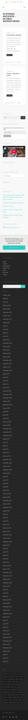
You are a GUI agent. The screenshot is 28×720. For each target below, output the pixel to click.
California (12, 676)
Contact (5, 264)
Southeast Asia (15, 697)
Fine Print (5, 272)
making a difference (7, 692)
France (17, 681)
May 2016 (5, 483)
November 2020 (7, 343)
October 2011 (6, 644)
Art (13, 673)
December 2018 (7, 394)
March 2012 (6, 630)
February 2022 (7, 305)
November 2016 (7, 463)
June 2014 (5, 552)
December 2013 (7, 572)
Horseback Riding (6, 686)
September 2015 (7, 507)
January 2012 (6, 634)
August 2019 (6, 374)
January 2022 (6, 309)
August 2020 (6, 346)
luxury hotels (13, 689)
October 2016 (6, 466)
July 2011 (5, 654)
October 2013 (6, 579)
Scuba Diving (22, 694)
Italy (15, 686)
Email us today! (14, 247)
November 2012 (7, 607)
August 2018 (6, 408)
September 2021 (7, 319)
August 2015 (6, 511)
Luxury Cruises (6, 689)
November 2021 (7, 312)
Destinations (8, 68)
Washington (5, 702)
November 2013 (7, 576)
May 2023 (5, 298)
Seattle (4, 697)
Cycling (16, 679)
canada (16, 676)
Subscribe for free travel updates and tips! (14, 128)
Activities (7, 30)
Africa (10, 673)
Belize (19, 673)
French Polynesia (6, 684)
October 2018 (6, 401)
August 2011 (6, 651)
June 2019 (5, 381)
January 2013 (6, 603)
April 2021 (5, 336)
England (20, 679)
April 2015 (5, 521)
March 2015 (6, 524)
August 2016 (6, 473)
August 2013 (6, 586)
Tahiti (11, 699)
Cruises (4, 679)
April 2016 (5, 487)
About (4, 261)
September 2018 (7, 405)
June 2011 (5, 658)
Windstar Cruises (12, 702)
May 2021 (5, 333)
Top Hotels (15, 699)
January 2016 (6, 497)
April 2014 (5, 559)
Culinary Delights (10, 679)
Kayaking (19, 686)
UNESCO (20, 699)
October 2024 (6, 295)
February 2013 (7, 600)
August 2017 (6, 439)
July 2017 (5, 442)
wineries (18, 702)
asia (16, 673)
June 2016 (5, 480)
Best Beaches (6, 676)
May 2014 (5, 555)
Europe (4, 681)
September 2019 (7, 370)
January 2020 (6, 357)
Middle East (19, 692)
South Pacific (5, 699)
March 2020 (6, 350)
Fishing (13, 681)
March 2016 (6, 490)
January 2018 (6, 425)
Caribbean (21, 676)
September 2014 (7, 541)
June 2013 (5, 593)
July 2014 (5, 548)
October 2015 (6, 504)
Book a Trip (6, 268)
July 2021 (5, 326)
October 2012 (6, 610)
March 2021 (6, 339)
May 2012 (5, 627)
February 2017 (7, 456)
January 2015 (6, 531)
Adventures (5, 673)
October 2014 (6, 538)
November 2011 (7, 641)
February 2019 (7, 391)
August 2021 (6, 322)
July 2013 (5, 589)
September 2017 (7, 435)
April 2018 (5, 418)
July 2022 (5, 302)
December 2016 (7, 459)
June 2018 (5, 411)
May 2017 (5, 446)
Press (4, 270)
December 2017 (7, 429)
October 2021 (6, 315)
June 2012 (5, 624)
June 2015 (5, 517)
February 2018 (7, 422)
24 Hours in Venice (8, 206)
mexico (14, 692)
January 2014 (6, 569)
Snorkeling (9, 697)
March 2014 (6, 562)
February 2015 (7, 528)
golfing (12, 684)
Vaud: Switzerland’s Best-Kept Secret (13, 203)
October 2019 (6, 367)
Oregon (4, 694)
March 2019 (6, 387)
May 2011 (5, 661)
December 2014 (7, 535)
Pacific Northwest (11, 694)
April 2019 (5, 384)
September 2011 (7, 648)
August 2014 (6, 545)
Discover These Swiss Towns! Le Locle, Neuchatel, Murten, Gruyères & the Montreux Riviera (13, 197)
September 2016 (7, 470)
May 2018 (5, 415)
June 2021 (5, 329)
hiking (16, 684)
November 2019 (7, 363)
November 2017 (7, 432)
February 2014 (7, 565)
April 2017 (5, 449)
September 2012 (7, 613)
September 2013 (7, 583)
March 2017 (6, 452)
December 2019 (7, 360)
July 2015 (5, 514)
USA (23, 699)
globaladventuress (10, 62)
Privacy (5, 274)
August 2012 (6, 617)
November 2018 (7, 398)
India (12, 686)
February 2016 (7, 494)
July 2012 (5, 620)
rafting (17, 694)
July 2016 (5, 476)
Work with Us (6, 266)
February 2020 (7, 353)
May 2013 (5, 596)
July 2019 (5, 377)
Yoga (22, 702)
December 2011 (7, 637)
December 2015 (7, 500)
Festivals (9, 681)
